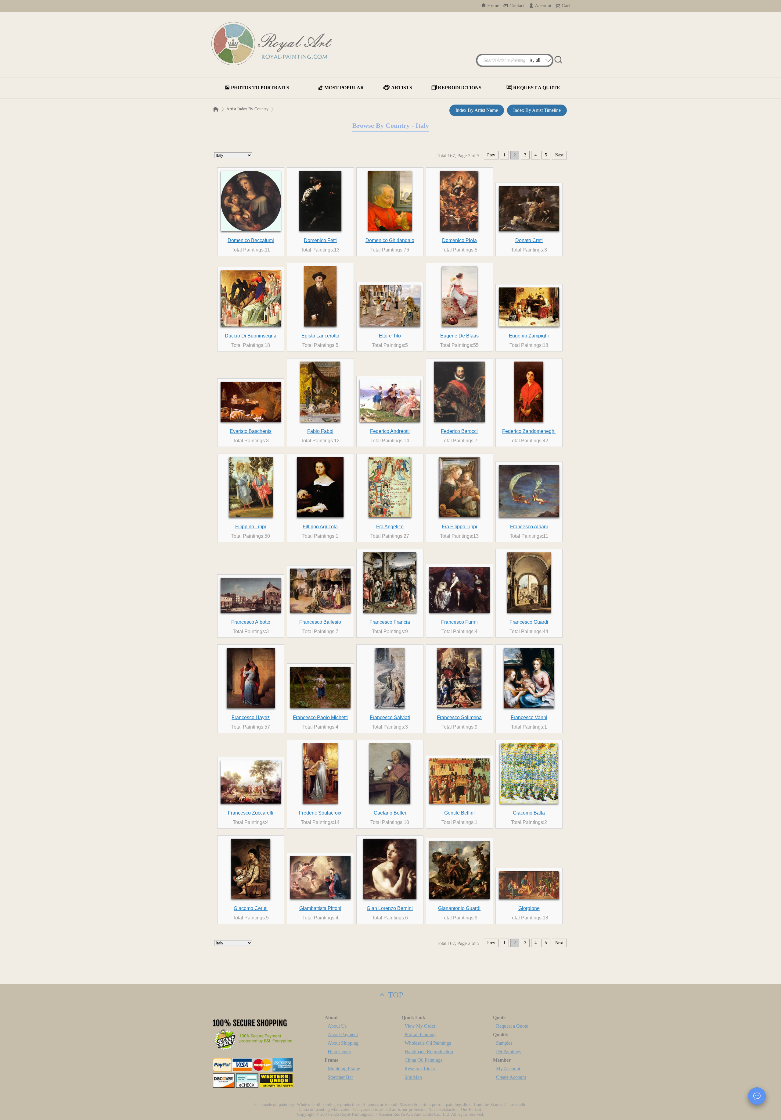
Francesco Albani (529, 526)
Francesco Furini (459, 622)
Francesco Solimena (459, 717)
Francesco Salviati (390, 717)
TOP (394, 994)
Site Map (413, 1077)
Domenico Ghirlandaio (389, 240)
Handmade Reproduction (429, 1051)
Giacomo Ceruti (251, 908)
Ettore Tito (390, 335)
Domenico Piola (459, 240)
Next (559, 155)
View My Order (420, 1026)
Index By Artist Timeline (537, 110)
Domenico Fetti (320, 240)
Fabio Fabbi (320, 431)
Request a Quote (512, 1026)
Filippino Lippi (250, 526)
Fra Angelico (390, 526)
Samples (504, 1043)
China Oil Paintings (423, 1060)
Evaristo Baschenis (251, 431)
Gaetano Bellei (390, 812)
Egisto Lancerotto (320, 335)
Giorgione (529, 908)
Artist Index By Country (247, 109)
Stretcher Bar (340, 1077)
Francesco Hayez (251, 717)
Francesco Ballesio (320, 622)
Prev (491, 155)
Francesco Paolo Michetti (320, 717)
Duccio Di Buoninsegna (250, 335)
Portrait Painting (420, 1034)
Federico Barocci (459, 431)
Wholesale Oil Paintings (428, 1043)
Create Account (511, 1077)
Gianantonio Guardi (459, 908)
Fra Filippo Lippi (459, 526)
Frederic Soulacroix (320, 812)
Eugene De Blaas (459, 335)
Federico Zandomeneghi (529, 431)
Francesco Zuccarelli (250, 812)
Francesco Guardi (528, 622)
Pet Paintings (508, 1051)
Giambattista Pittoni (320, 908)
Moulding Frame (344, 1068)
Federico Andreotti (390, 431)
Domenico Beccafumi (251, 240)
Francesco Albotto (250, 622)
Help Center (339, 1051)
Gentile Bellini (459, 812)
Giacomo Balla (529, 812)
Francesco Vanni (529, 717)
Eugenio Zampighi (529, 335)
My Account (508, 1068)
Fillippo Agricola (320, 526)
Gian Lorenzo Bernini (390, 908)
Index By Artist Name (476, 110)
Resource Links (420, 1068)
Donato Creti (529, 240)
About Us (337, 1026)
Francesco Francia (389, 622)
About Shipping (343, 1043)
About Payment (343, 1034)
